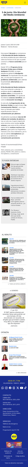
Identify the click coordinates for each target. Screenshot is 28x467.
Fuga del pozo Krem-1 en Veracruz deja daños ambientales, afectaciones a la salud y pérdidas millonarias (18, 189)
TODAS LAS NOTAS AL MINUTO (17, 284)
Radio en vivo (7, 427)
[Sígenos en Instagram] (6, 388)
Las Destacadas (9, 7)
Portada (3, 7)
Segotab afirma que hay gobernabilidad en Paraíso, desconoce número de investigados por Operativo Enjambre (16, 251)
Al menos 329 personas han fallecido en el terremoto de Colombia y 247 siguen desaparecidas (16, 261)
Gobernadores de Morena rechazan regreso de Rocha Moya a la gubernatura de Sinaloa (16, 270)
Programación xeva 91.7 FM (11, 430)
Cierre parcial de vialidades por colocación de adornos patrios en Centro (17, 242)
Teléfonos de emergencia (10, 424)
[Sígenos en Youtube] (21, 388)
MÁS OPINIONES (21, 372)
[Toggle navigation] (25, 2)
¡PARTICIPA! (14, 326)
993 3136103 (6, 399)
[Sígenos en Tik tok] (25, 387)
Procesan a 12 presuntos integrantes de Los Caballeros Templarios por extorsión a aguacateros (17, 279)
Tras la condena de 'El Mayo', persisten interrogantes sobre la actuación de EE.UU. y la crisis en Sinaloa (18, 201)
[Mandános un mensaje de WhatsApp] (2, 388)
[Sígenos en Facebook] (10, 388)
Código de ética (20, 456)
